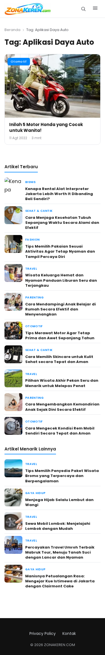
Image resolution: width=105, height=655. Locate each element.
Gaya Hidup (35, 493)
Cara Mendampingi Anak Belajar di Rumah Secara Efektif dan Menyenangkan (60, 309)
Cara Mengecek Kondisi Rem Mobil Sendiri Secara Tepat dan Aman (59, 431)
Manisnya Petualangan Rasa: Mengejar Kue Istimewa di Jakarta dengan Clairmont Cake (60, 581)
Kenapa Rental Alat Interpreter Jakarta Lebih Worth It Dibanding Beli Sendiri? (59, 193)
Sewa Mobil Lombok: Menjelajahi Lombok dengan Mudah (57, 526)
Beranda (12, 29)
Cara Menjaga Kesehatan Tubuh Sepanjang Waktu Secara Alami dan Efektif (62, 222)
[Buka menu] (95, 9)
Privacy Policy (42, 633)
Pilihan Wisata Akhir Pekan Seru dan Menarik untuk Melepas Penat (61, 383)
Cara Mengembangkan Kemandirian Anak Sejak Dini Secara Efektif (62, 407)
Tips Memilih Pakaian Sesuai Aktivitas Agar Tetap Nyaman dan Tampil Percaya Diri (60, 251)
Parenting (34, 297)
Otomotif (19, 61)
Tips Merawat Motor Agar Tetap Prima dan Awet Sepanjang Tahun (59, 335)
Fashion (32, 240)
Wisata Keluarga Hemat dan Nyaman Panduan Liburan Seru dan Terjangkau (61, 280)
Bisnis (30, 182)
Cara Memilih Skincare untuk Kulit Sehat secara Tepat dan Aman (59, 359)
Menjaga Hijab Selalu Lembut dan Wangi (59, 502)
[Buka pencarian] (83, 9)
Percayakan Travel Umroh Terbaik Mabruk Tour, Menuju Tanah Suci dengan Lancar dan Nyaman (59, 552)
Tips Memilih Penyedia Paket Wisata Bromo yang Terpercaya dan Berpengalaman (62, 475)
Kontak (69, 633)
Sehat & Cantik (38, 211)
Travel (31, 269)
